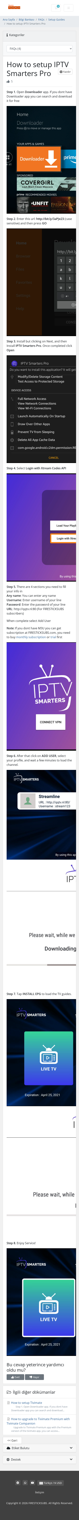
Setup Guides (56, 19)
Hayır (35, 1377)
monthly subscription (31, 637)
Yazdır (66, 71)
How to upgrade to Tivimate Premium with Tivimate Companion (39, 1425)
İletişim (39, 1492)
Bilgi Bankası (26, 19)
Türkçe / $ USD (52, 1483)
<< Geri (12, 1440)
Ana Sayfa (9, 19)
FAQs (41, 19)
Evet (17, 1377)
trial (53, 637)
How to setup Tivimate (38, 1406)
